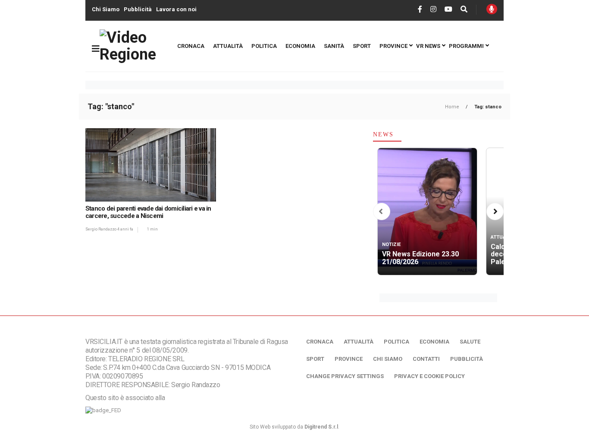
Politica (264, 46)
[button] (381, 211)
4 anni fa (125, 229)
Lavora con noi (176, 9)
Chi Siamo (105, 9)
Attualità (228, 46)
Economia (300, 46)
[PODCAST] (491, 9)
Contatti (426, 359)
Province (393, 46)
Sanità (334, 46)
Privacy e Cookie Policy (429, 376)
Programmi (466, 46)
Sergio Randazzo (101, 229)
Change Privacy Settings (345, 376)
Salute (470, 341)
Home (453, 107)
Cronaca (190, 46)
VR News (428, 46)
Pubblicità (138, 9)
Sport (362, 46)
